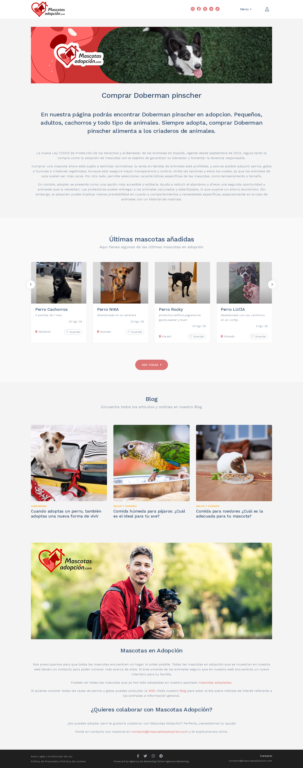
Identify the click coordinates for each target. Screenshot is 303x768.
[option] (59, 302)
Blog (152, 399)
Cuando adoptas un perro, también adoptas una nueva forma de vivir (66, 514)
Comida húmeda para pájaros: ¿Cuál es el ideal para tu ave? (149, 514)
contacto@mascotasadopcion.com (250, 760)
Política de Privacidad (44, 761)
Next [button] (272, 284)
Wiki (151, 691)
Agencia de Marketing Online (146, 761)
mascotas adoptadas (214, 682)
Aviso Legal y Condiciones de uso (52, 756)
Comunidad (39, 506)
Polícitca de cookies (73, 761)
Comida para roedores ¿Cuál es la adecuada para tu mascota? (229, 514)
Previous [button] (31, 284)
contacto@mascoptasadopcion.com (160, 732)
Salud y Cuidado (125, 506)
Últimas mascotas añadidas (151, 239)
